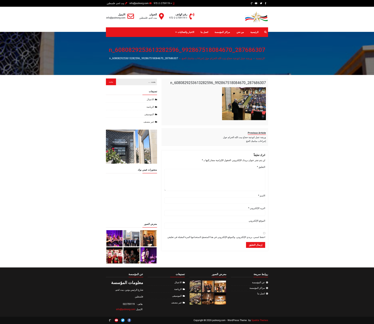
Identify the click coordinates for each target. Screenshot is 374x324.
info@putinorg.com (139, 3)
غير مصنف (148, 121)
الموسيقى (149, 114)
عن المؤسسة (258, 282)
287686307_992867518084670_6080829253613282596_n (218, 83)
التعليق (261, 167)
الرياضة (150, 107)
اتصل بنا (204, 32)
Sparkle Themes (259, 320)
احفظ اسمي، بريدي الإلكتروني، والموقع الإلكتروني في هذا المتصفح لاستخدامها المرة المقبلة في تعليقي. (216, 237)
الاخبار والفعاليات (186, 32)
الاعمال (150, 99)
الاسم (261, 195)
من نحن (240, 32)
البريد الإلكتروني (256, 208)
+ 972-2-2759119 (163, 3)
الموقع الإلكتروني (257, 220)
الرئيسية (254, 32)
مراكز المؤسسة (222, 32)
